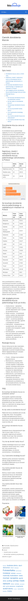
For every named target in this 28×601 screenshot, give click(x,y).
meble (21, 575)
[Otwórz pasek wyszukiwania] (26, 12)
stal (4, 586)
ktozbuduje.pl (16, 598)
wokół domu (8, 588)
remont (6, 583)
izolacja (13, 573)
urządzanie (19, 586)
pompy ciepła (18, 581)
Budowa (4, 565)
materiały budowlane (10, 575)
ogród (21, 578)
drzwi (5, 550)
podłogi (9, 581)
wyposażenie (21, 588)
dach (20, 565)
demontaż (6, 568)
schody (17, 584)
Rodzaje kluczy (10, 94)
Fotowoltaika (9, 570)
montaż (6, 578)
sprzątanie (22, 584)
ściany (9, 591)
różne (12, 584)
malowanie (18, 573)
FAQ (7, 96)
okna (4, 581)
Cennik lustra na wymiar (11, 552)
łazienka (5, 591)
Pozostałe (6, 545)
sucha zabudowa (10, 586)
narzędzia (14, 578)
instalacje (6, 573)
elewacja (16, 567)
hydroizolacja (18, 570)
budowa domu (12, 565)
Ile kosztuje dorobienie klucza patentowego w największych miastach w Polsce (14, 86)
